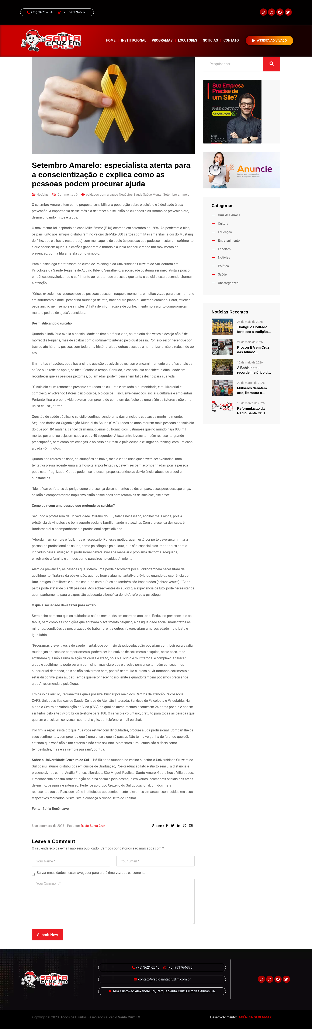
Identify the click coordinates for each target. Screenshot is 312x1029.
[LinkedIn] (180, 826)
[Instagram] (271, 12)
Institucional (133, 40)
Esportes (224, 249)
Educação (225, 232)
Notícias (210, 40)
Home (110, 40)
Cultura (223, 224)
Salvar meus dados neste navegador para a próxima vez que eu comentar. (92, 873)
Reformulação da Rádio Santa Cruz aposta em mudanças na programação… (254, 411)
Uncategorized (228, 283)
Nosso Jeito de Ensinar (119, 798)
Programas (162, 40)
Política (223, 266)
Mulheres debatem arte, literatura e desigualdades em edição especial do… (254, 390)
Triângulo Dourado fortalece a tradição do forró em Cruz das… (252, 329)
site (79, 798)
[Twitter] (288, 12)
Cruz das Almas (229, 215)
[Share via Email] (192, 826)
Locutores (187, 40)
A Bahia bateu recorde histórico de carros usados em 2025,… (253, 370)
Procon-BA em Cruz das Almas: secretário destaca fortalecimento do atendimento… (253, 350)
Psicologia (103, 264)
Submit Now (47, 935)
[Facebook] (280, 12)
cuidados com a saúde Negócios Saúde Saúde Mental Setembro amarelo (138, 194)
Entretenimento (229, 240)
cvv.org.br (67, 713)
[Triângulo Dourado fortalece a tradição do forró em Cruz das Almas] (222, 326)
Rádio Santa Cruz (93, 826)
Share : (158, 825)
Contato (231, 40)
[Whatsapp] (263, 12)
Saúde (222, 274)
